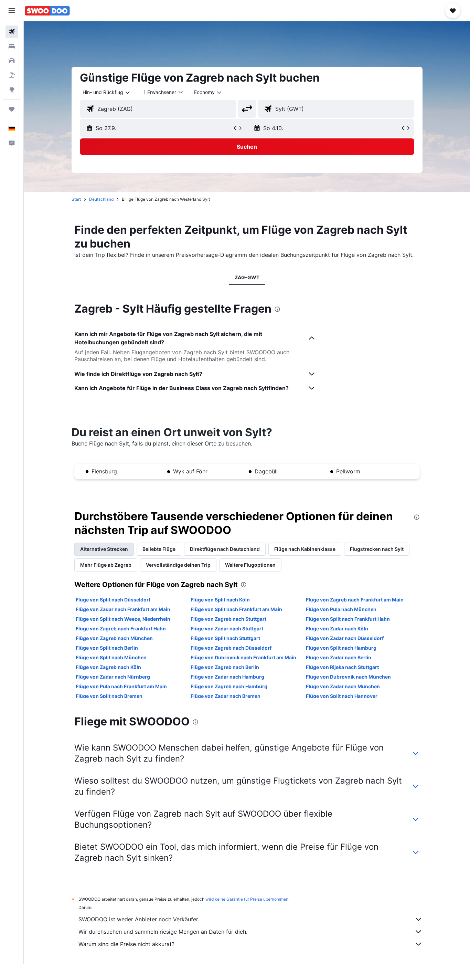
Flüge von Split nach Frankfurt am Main (236, 609)
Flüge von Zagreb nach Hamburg (229, 686)
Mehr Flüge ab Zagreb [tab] (105, 565)
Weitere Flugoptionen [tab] (250, 565)
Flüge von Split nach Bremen (109, 696)
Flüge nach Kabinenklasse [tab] (304, 549)
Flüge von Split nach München (111, 657)
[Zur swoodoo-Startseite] (47, 10)
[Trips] (12, 109)
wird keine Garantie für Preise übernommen (246, 899)
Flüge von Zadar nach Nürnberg (113, 677)
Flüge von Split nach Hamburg (341, 648)
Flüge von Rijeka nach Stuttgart (342, 667)
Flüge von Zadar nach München (343, 686)
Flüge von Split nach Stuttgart (225, 638)
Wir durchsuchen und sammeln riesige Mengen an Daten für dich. (162, 931)
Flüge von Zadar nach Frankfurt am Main (123, 609)
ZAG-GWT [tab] (247, 277)
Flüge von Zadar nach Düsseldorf (345, 638)
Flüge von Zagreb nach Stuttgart (228, 619)
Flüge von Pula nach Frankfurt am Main (121, 686)
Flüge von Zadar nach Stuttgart (227, 628)
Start (76, 199)
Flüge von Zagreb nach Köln (108, 667)
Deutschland (101, 199)
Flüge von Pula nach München (341, 609)
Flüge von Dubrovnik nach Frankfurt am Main (243, 657)
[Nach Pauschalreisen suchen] (12, 75)
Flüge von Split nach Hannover (341, 696)
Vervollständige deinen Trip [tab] (178, 565)
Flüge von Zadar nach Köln (337, 628)
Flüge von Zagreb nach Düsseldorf (231, 648)
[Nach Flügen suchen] (12, 32)
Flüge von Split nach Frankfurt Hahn (348, 619)
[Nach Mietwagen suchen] (12, 60)
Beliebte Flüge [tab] (158, 549)
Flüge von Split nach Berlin (107, 648)
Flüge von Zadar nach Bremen (225, 696)
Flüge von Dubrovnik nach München (348, 677)
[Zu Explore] (12, 89)
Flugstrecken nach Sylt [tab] (377, 549)
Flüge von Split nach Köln (220, 599)
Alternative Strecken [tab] (104, 549)
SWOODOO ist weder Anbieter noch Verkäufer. (138, 919)
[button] (11, 10)
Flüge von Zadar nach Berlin (338, 657)
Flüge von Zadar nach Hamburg (227, 677)
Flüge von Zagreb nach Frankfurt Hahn (121, 628)
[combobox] (106, 92)
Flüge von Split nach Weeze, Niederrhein (123, 619)
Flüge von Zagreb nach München (114, 638)
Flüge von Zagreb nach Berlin (225, 667)
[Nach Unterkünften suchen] (12, 46)
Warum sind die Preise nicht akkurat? (126, 944)
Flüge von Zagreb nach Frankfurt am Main (355, 599)
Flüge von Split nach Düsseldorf (113, 599)
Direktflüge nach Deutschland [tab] (225, 549)
